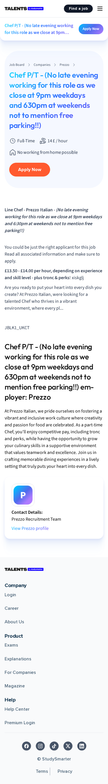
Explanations (18, 659)
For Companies (20, 672)
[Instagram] (40, 746)
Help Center (17, 709)
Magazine (15, 686)
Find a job (78, 8)
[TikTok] (54, 746)
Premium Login (20, 723)
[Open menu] (99, 8)
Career (11, 608)
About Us (14, 622)
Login (10, 595)
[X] (68, 746)
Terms (42, 771)
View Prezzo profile (30, 528)
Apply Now (91, 28)
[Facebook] (26, 746)
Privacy (65, 771)
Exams (11, 645)
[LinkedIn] (81, 746)
